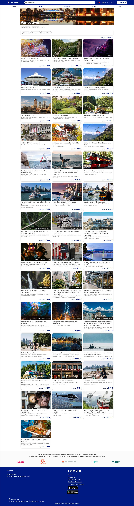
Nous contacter (12, 474)
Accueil (14, 6)
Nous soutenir (72, 477)
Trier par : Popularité (106, 37)
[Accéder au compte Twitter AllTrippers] (74, 471)
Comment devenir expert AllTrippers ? (18, 476)
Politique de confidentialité (76, 484)
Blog (120, 6)
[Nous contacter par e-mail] (80, 471)
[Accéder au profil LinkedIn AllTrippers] (77, 471)
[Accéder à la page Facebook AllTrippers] (69, 471)
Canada (28, 27)
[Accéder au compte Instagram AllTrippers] (71, 471)
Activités (40, 6)
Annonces (67, 6)
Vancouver (35, 27)
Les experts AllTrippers (74, 479)
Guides (94, 6)
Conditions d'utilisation (75, 482)
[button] (122, 2)
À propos (70, 475)
